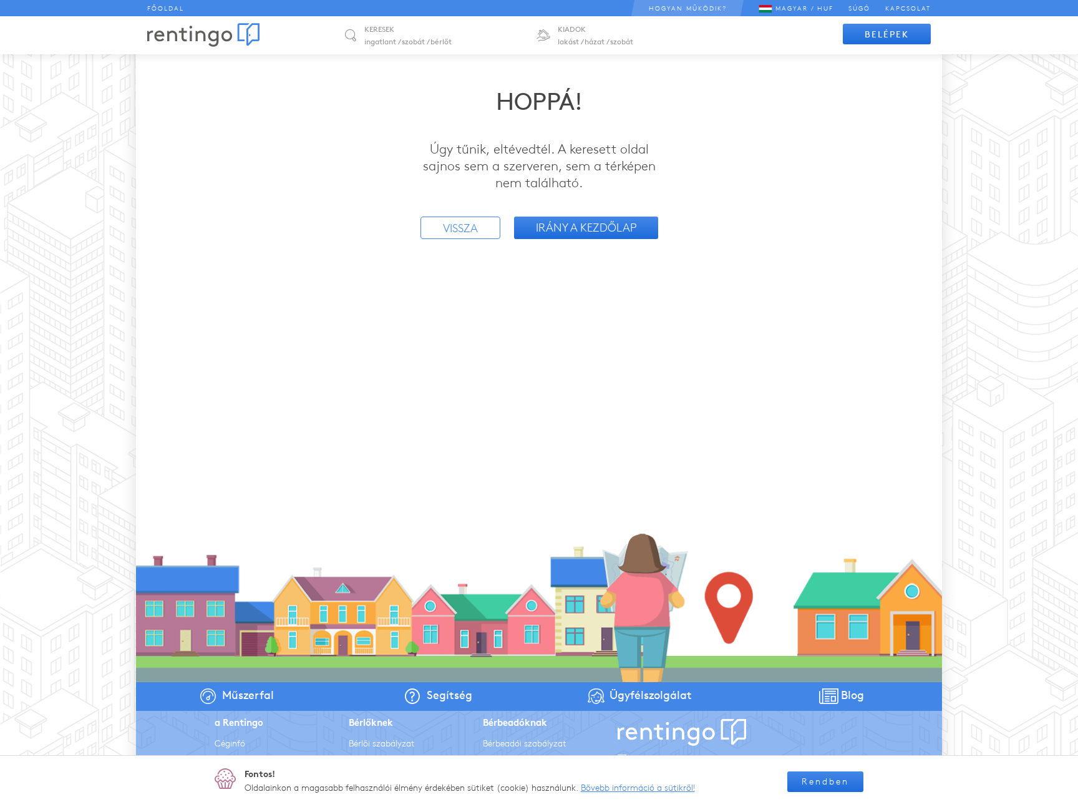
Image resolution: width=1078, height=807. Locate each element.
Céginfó (230, 743)
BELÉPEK (887, 34)
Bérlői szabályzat (382, 743)
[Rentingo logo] (203, 34)
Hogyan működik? (688, 8)
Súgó (859, 8)
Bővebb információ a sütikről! (638, 788)
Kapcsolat (908, 8)
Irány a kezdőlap (586, 228)
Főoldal (165, 8)
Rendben (825, 781)
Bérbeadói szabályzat (524, 743)
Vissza (460, 228)
